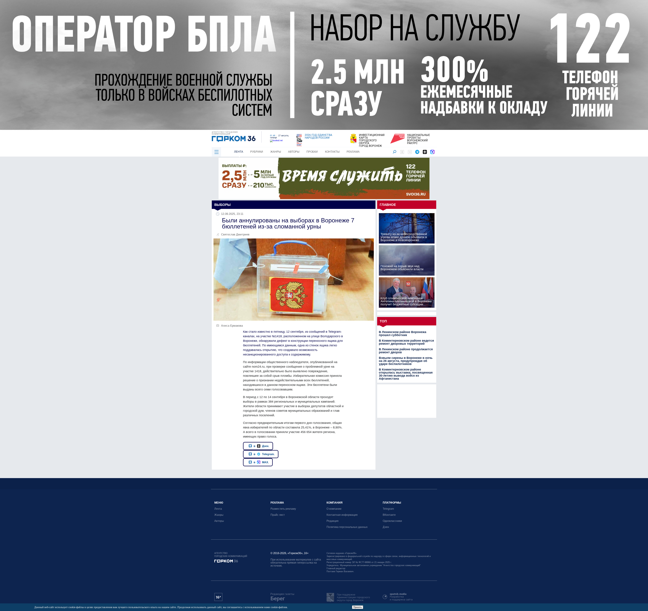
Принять (357, 607)
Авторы (293, 151)
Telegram (388, 508)
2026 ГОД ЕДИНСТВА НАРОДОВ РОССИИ (318, 136)
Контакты (332, 151)
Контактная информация (342, 514)
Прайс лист (278, 514)
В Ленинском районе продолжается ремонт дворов (406, 351)
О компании (334, 508)
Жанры (275, 151)
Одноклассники (392, 520)
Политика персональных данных (347, 527)
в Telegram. (264, 454)
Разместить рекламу (283, 508)
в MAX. (261, 462)
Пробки (312, 151)
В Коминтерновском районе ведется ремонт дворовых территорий (406, 342)
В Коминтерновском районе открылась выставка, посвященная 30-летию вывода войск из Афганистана (406, 374)
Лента (238, 151)
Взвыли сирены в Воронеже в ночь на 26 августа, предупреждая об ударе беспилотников (406, 360)
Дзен (386, 527)
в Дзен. (261, 446)
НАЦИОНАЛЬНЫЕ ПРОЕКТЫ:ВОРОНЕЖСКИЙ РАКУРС (418, 139)
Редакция (333, 520)
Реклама (353, 151)
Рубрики (256, 151)
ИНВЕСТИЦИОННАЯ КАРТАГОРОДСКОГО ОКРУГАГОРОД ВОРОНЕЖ (372, 140)
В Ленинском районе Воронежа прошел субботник (402, 333)
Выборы (222, 205)
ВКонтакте (389, 514)
